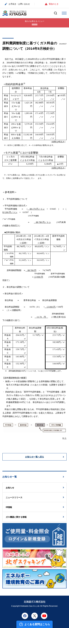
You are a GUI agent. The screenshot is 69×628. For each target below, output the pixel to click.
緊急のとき (54, 4)
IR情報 (9, 507)
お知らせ (10, 487)
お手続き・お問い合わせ (19, 4)
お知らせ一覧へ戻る (34, 457)
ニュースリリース (14, 497)
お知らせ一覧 (9, 476)
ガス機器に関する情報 (16, 517)
